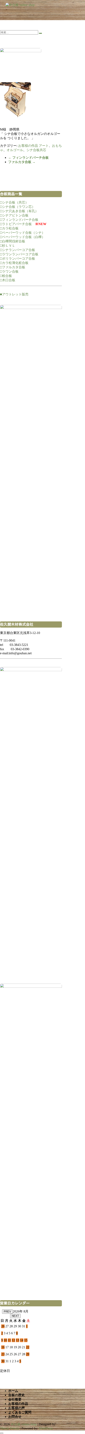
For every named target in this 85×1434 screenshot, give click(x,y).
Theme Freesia (9, 1428)
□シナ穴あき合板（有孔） (19, 211)
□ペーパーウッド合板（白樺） (22, 237)
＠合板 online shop (24, 1424)
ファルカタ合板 (21, 162)
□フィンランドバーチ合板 (19, 219)
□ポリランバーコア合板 (17, 258)
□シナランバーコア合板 (17, 250)
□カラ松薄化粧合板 (14, 263)
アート (44, 145)
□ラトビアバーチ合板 (16, 224)
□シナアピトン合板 (14, 215)
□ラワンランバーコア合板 (19, 254)
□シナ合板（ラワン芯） (17, 206)
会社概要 (14, 1399)
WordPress (46, 1428)
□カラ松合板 (9, 228)
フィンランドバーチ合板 (28, 157)
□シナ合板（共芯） (14, 202)
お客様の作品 (28, 145)
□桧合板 (6, 276)
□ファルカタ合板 (12, 267)
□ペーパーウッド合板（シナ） (22, 232)
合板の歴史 (16, 1395)
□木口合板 (7, 280)
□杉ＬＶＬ (7, 245)
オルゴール (15, 150)
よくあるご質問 (19, 1412)
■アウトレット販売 (14, 294)
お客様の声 (16, 1408)
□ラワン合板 (9, 271)
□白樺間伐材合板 (12, 241)
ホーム (13, 1390)
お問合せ (14, 1416)
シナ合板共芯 (36, 150)
